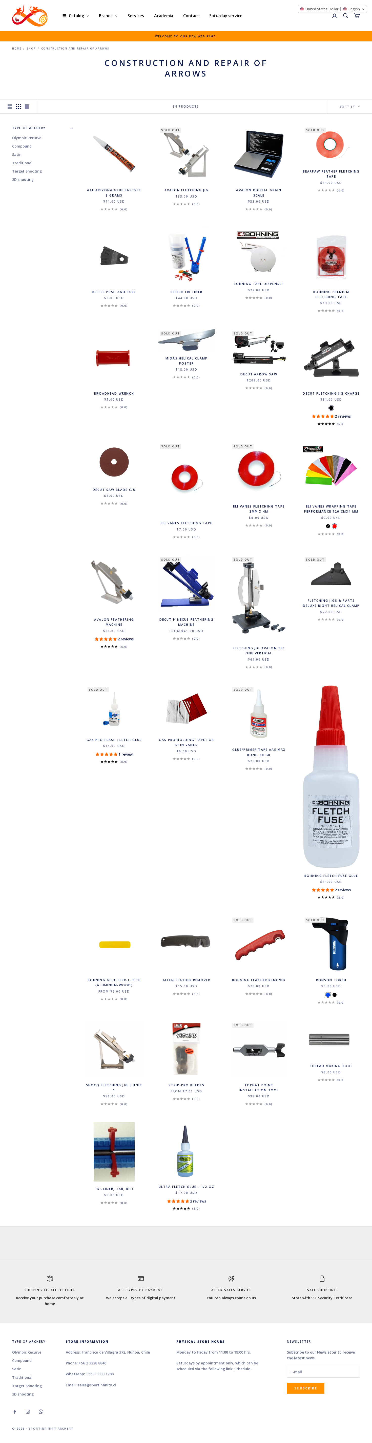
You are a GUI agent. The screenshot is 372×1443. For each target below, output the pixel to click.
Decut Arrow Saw (258, 374)
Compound (22, 146)
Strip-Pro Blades (186, 1085)
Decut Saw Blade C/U (114, 490)
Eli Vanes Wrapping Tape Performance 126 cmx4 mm (331, 509)
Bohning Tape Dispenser (259, 284)
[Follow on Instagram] (27, 1411)
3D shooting (23, 179)
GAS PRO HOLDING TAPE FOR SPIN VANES (186, 742)
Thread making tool (331, 1066)
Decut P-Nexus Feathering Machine (186, 622)
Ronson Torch (331, 980)
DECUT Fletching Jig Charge (331, 393)
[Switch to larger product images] (10, 106)
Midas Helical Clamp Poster (187, 361)
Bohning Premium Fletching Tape (331, 294)
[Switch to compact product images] (27, 106)
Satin (17, 154)
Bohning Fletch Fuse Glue (331, 876)
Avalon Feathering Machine (114, 622)
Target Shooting (27, 171)
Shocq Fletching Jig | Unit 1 (114, 1087)
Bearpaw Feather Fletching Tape (331, 174)
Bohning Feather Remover (259, 980)
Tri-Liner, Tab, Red (114, 1189)
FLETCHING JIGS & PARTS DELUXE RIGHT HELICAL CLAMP (331, 603)
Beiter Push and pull (114, 292)
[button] (323, 416)
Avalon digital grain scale (258, 192)
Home (16, 48)
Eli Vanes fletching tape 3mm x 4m (259, 509)
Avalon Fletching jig (186, 190)
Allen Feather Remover (186, 980)
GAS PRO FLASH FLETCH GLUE (114, 740)
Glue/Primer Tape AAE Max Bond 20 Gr (259, 752)
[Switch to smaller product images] (18, 106)
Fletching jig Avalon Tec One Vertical (259, 650)
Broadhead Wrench (114, 393)
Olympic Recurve (26, 137)
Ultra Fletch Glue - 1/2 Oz (186, 1187)
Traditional (22, 162)
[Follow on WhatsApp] (41, 1411)
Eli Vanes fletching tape (186, 523)
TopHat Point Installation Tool (259, 1087)
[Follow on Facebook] (14, 1411)
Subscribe (305, 1388)
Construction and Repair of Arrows (75, 48)
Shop (31, 48)
